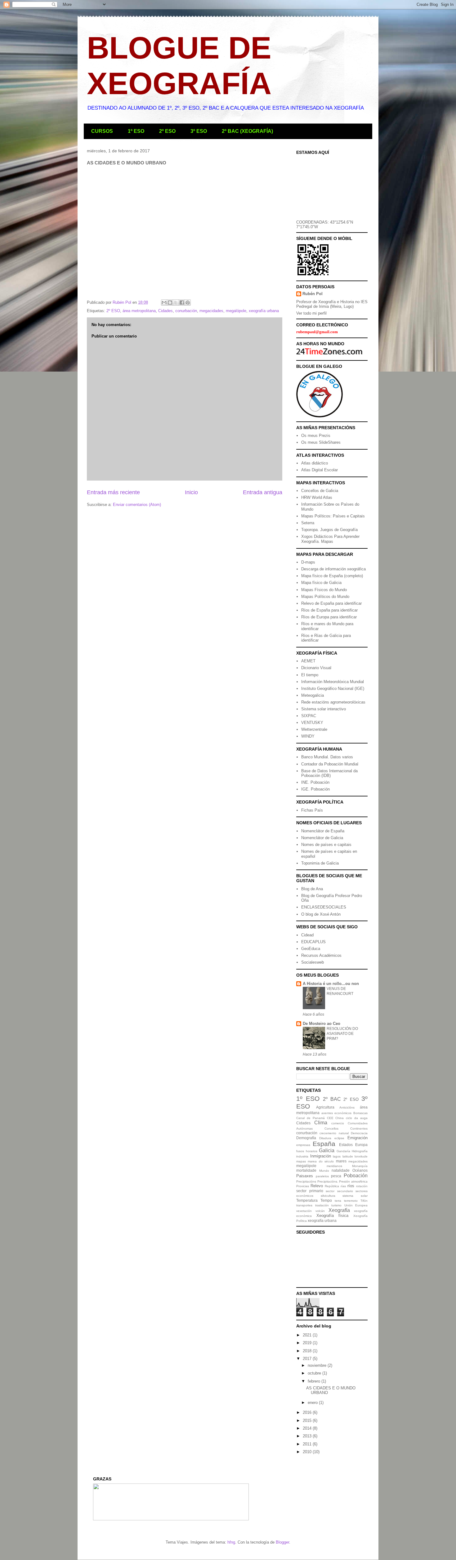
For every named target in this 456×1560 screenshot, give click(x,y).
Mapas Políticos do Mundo (325, 596)
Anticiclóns (347, 1107)
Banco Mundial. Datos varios (327, 757)
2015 (308, 1420)
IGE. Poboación (315, 789)
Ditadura (325, 1138)
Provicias (302, 1186)
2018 (308, 1351)
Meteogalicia (312, 695)
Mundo (324, 1170)
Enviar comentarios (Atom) (137, 504)
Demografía (306, 1138)
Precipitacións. (327, 1181)
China (339, 1118)
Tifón (364, 1200)
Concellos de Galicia (319, 490)
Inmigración (320, 1156)
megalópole (236, 310)
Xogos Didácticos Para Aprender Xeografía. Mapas (330, 539)
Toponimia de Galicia (320, 863)
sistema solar (355, 1195)
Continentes (359, 1128)
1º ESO (136, 131)
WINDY (308, 736)
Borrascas (360, 1113)
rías (343, 1186)
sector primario (309, 1191)
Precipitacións (306, 1181)
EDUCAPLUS (313, 941)
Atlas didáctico (314, 463)
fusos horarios (306, 1151)
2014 (308, 1428)
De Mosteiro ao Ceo (321, 1023)
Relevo (317, 1185)
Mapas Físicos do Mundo (324, 589)
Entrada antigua (262, 492)
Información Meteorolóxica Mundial (332, 681)
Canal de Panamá (310, 1118)
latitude (347, 1156)
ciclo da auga (357, 1118)
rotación (362, 1186)
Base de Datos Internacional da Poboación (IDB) (329, 773)
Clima (320, 1122)
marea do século (321, 1161)
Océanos (360, 1170)
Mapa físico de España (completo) (332, 575)
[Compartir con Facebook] (182, 302)
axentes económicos (336, 1113)
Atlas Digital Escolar (319, 470)
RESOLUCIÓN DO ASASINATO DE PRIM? (342, 1033)
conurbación (186, 310)
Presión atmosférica (353, 1181)
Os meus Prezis (315, 435)
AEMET (308, 661)
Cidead (307, 935)
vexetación (304, 1211)
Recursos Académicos (321, 955)
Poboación (356, 1175)
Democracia (359, 1133)
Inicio (191, 492)
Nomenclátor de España (322, 831)
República (332, 1186)
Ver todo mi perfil (311, 313)
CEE (330, 1118)
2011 (308, 1444)
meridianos (334, 1166)
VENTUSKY (312, 722)
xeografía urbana (264, 310)
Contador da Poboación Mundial (329, 764)
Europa (361, 1145)
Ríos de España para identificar (329, 610)
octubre (315, 1373)
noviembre (318, 1365)
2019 (308, 1342)
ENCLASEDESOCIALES (323, 907)
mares (341, 1161)
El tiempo (309, 675)
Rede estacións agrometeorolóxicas (333, 702)
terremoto (351, 1200)
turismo (336, 1205)
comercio (337, 1123)
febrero (314, 1381)
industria (302, 1156)
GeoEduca (310, 948)
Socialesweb (312, 962)
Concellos (331, 1128)
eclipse (339, 1138)
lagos (337, 1156)
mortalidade (306, 1170)
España (324, 1143)
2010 (308, 1451)
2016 (308, 1412)
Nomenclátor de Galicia (322, 837)
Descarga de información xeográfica (333, 569)
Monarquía (360, 1166)
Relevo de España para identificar (331, 603)
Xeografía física (332, 1215)
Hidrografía (360, 1151)
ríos (350, 1185)
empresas (303, 1145)
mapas (301, 1161)
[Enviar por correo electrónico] (164, 302)
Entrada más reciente (113, 492)
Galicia (326, 1150)
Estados (346, 1145)
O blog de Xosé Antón (321, 914)
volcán (320, 1211)
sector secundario (339, 1191)
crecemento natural (334, 1133)
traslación (322, 1205)
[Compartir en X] (176, 302)
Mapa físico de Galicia (321, 582)
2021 (308, 1335)
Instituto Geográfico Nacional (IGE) (332, 688)
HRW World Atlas (316, 497)
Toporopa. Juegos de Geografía (329, 529)
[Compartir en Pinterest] (188, 302)
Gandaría (343, 1151)
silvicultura (328, 1195)
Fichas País (312, 810)
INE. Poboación (315, 782)
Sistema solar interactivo (323, 709)
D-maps (308, 562)
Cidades (165, 310)
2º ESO (167, 131)
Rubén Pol (312, 293)
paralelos (322, 1176)
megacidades (211, 310)
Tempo (326, 1200)
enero (313, 1402)
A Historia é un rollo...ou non (331, 983)
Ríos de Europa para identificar (329, 617)
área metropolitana (139, 310)
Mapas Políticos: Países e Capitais (333, 516)
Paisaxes (304, 1176)
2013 (308, 1436)
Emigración (357, 1137)
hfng (231, 1542)
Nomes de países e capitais (326, 844)
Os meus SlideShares (321, 442)
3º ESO (198, 131)
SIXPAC (308, 715)
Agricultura (325, 1107)
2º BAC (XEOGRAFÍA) (247, 131)
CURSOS (102, 131)
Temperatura (307, 1200)
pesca (336, 1176)
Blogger (282, 1542)
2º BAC (332, 1099)
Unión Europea (356, 1205)
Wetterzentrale (314, 729)
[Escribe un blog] (170, 302)
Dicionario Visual (316, 667)
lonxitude (361, 1156)
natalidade (341, 1170)
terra (338, 1200)
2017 (308, 1358)
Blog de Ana (312, 889)
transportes (304, 1205)
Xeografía (339, 1210)
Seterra (307, 523)
